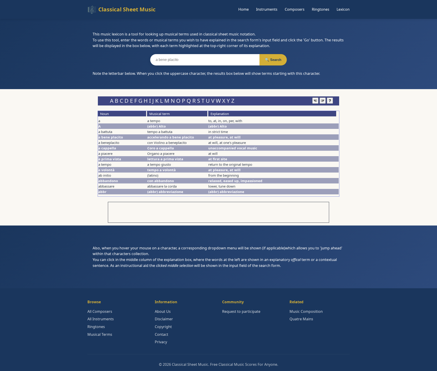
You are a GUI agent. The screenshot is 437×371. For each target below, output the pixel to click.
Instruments (266, 9)
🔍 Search (273, 60)
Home (243, 9)
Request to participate (241, 311)
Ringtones (320, 9)
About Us (163, 311)
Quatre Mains (301, 318)
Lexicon (343, 9)
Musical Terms (99, 334)
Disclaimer (164, 318)
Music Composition (306, 311)
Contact (161, 334)
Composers (295, 9)
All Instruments (100, 318)
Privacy (161, 341)
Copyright (163, 326)
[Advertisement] (218, 212)
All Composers (99, 311)
